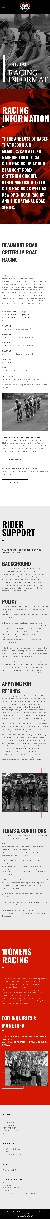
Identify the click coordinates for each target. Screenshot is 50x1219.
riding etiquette (12, 1154)
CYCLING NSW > (15, 459)
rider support (11, 1188)
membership (9, 1128)
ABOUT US (8, 1120)
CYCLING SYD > (15, 482)
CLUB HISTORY (10, 1122)
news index (9, 1170)
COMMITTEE (9, 1125)
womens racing (12, 1191)
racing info (9, 1185)
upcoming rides (11, 1149)
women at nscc (11, 1131)
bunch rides (10, 1152)
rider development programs (19, 1194)
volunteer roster (13, 1134)
